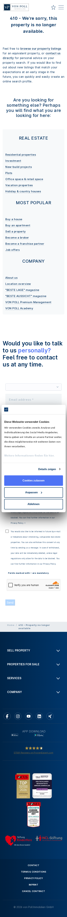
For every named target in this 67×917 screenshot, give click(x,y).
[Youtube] (28, 716)
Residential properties (20, 154)
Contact (33, 865)
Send (10, 602)
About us (11, 277)
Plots (8, 173)
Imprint (33, 884)
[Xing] (50, 716)
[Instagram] (17, 716)
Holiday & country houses (23, 191)
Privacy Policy (33, 878)
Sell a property (15, 231)
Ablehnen (33, 504)
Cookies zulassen (33, 480)
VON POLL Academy (19, 308)
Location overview (18, 284)
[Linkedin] (39, 716)
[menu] (61, 8)
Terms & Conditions (33, 871)
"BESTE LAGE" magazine (22, 290)
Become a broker (17, 237)
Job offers (12, 250)
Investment (13, 160)
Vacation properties (19, 185)
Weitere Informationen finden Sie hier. (29, 455)
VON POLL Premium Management (28, 302)
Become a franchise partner (24, 243)
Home (10, 625)
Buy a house (13, 219)
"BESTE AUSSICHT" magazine (25, 296)
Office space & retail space (24, 179)
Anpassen (31, 492)
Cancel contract (33, 891)
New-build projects (18, 167)
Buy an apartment (17, 225)
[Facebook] (7, 716)
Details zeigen (47, 469)
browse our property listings (40, 48)
